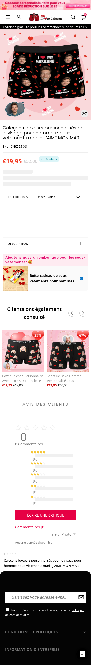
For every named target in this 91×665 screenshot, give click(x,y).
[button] (8, 17)
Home (8, 541)
